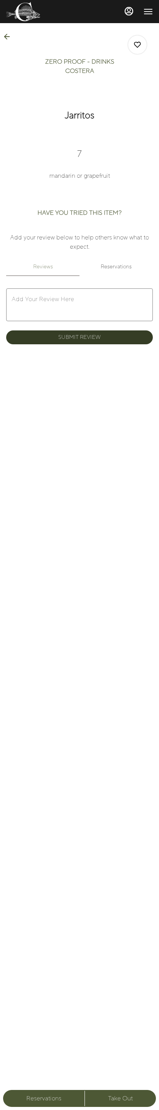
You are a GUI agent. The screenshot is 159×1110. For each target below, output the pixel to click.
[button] (9, 36)
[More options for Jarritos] (137, 44)
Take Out (120, 1098)
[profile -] (129, 11)
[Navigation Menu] (148, 11)
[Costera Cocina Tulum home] (41, 11)
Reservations (43, 1098)
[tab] (43, 267)
